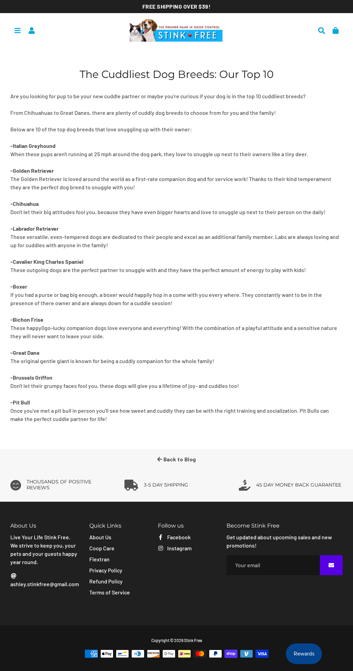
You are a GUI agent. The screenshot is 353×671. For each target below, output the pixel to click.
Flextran (99, 559)
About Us (100, 537)
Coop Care (101, 548)
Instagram (179, 548)
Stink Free (193, 640)
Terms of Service (109, 592)
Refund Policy (106, 581)
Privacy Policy (105, 570)
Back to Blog (179, 459)
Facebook (178, 537)
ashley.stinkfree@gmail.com (44, 584)
